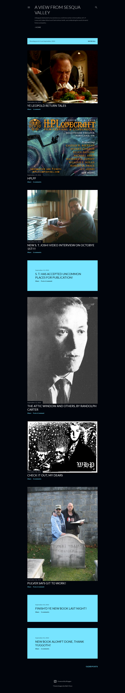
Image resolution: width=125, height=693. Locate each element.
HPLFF (31, 178)
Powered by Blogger (64, 681)
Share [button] (29, 109)
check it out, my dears (45, 475)
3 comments (37, 479)
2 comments (37, 182)
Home (38, 27)
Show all (91, 41)
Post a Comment (46, 281)
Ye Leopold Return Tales (46, 105)
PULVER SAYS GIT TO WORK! (46, 583)
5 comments (45, 612)
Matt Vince (68, 686)
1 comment (37, 109)
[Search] (96, 6)
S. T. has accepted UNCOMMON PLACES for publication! (58, 275)
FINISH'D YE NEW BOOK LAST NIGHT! (61, 608)
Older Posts (92, 666)
